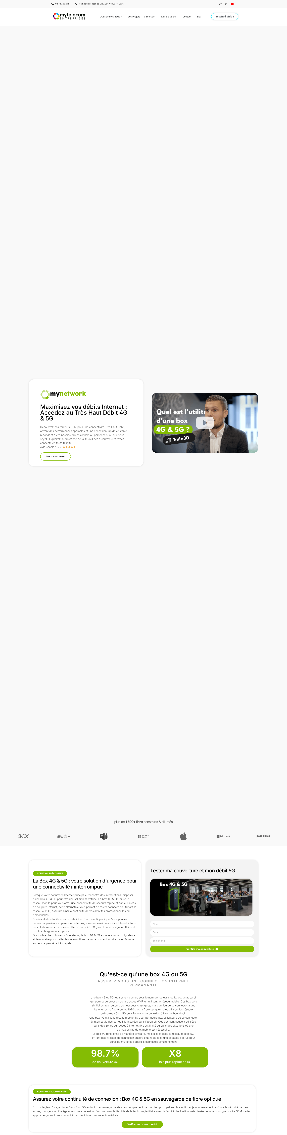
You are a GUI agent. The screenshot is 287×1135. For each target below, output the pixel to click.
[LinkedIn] (226, 3)
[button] (205, 422)
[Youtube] (232, 3)
